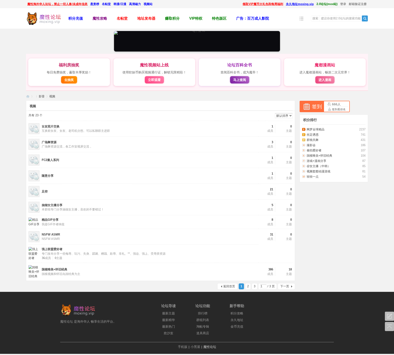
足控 (45, 191)
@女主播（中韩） (318, 166)
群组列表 (202, 320)
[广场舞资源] (34, 148)
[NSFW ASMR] (34, 241)
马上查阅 (239, 80)
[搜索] (365, 18)
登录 (343, 4)
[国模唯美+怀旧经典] (34, 276)
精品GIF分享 (50, 219)
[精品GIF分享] (34, 224)
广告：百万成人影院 (252, 18)
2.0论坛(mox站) (326, 4)
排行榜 (202, 313)
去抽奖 (69, 80)
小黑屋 (195, 347)
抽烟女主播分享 (52, 205)
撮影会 (311, 145)
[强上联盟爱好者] (34, 258)
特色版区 (219, 18)
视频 (52, 96)
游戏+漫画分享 (316, 161)
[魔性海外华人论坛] (43, 25)
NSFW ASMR (51, 234)
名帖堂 (106, 4)
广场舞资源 (49, 142)
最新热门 (168, 326)
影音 (42, 96)
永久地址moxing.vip (300, 4)
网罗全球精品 (315, 129)
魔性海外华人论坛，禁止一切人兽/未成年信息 (57, 4)
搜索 (315, 18)
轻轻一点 (313, 176)
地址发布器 (146, 18)
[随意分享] (34, 180)
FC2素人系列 (50, 160)
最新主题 (168, 313)
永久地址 (237, 320)
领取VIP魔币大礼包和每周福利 (263, 4)
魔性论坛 (209, 347)
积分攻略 (237, 313)
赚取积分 (172, 18)
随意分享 (48, 175)
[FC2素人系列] (34, 164)
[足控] (34, 196)
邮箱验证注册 (358, 4)
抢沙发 (168, 333)
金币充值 (237, 326)
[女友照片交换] (34, 133)
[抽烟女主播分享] (34, 211)
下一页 (284, 286)
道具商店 (202, 333)
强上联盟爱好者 (52, 249)
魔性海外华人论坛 (28, 96)
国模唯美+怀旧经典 (54, 269)
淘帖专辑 (202, 326)
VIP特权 (195, 18)
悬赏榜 (94, 4)
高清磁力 (135, 4)
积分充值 (75, 18)
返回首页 (229, 286)
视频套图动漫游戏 (318, 171)
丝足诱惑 (313, 134)
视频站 (148, 4)
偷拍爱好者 (314, 150)
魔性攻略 (100, 18)
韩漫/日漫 (120, 4)
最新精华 (168, 320)
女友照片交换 (51, 126)
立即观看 (154, 80)
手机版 (182, 347)
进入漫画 (325, 80)
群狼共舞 (313, 140)
